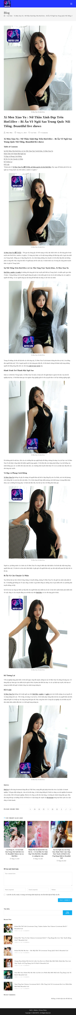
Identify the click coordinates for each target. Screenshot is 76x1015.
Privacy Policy (43, 1010)
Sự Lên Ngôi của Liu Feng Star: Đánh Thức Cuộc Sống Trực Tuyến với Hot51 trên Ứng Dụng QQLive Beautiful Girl (61, 854)
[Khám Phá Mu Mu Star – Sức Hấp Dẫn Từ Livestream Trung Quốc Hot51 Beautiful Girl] (8, 951)
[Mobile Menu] (71, 4)
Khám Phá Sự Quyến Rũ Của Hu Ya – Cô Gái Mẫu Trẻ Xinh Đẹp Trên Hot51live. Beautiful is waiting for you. (38, 853)
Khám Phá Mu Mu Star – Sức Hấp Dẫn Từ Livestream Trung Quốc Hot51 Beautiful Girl (41, 950)
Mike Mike (9, 132)
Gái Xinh (33, 132)
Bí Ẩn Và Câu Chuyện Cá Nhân (13, 159)
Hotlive (36, 1010)
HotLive (6, 789)
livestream (50, 797)
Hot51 (31, 1010)
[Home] (4, 16)
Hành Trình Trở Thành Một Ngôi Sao (15, 153)
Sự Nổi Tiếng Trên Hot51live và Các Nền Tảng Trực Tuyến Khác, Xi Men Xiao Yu (28, 151)
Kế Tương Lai (8, 162)
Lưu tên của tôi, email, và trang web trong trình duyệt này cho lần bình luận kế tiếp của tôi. (33, 894)
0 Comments (44, 132)
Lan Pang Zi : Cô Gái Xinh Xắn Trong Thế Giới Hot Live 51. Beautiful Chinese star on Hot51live (14, 853)
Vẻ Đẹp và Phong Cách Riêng (13, 156)
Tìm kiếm (7, 909)
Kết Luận (6, 164)
